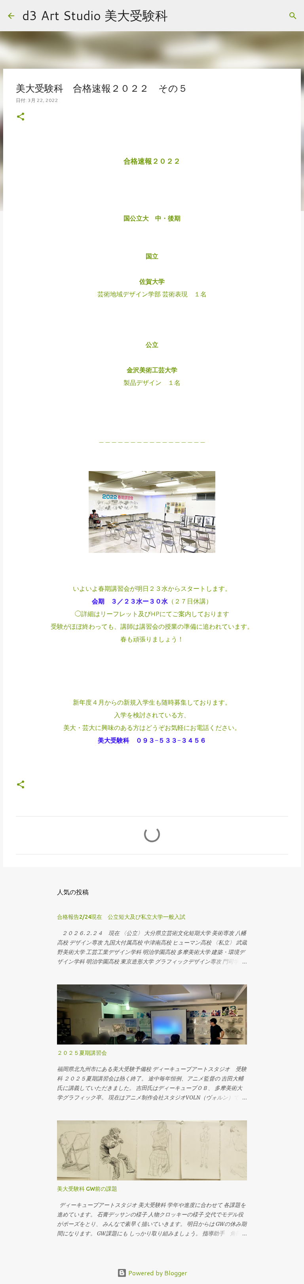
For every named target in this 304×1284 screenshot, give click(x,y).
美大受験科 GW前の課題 (87, 1189)
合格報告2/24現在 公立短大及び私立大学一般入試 (121, 917)
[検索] (179, 15)
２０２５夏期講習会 (82, 1053)
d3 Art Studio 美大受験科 (95, 15)
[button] (20, 117)
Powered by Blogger (157, 1272)
